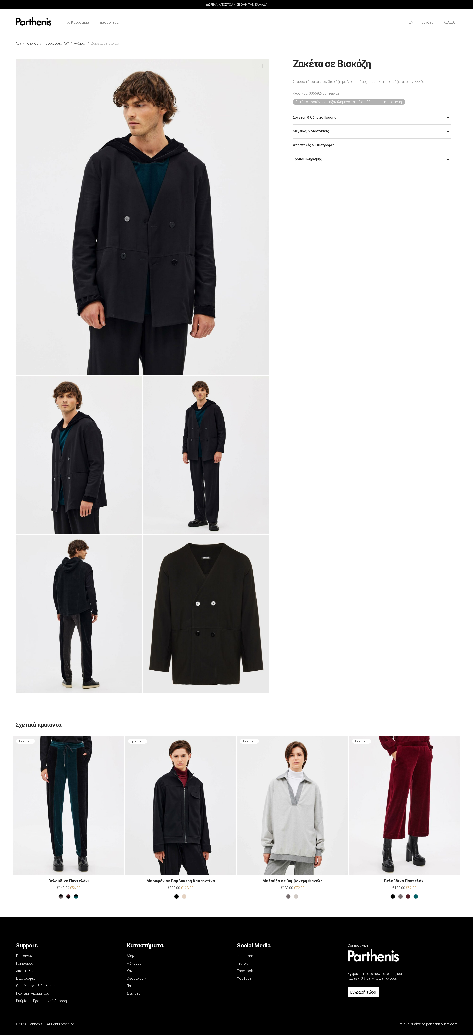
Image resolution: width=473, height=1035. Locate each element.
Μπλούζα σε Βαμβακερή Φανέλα (292, 881)
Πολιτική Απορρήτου (32, 993)
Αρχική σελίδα (27, 43)
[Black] (176, 896)
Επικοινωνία (25, 956)
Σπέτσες (134, 993)
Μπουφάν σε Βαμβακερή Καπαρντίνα (180, 881)
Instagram (245, 956)
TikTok (242, 963)
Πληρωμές (24, 963)
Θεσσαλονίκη (137, 978)
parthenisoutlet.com (441, 1024)
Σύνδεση (428, 22)
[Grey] (288, 896)
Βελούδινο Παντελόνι (68, 881)
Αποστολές (25, 971)
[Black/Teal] (76, 896)
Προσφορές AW (56, 43)
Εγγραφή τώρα (363, 992)
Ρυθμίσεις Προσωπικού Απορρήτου (44, 1001)
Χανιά (131, 971)
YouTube (244, 978)
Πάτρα (131, 986)
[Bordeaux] (408, 896)
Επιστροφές (26, 978)
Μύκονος (134, 963)
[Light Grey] (296, 896)
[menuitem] (411, 22)
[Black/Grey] (61, 896)
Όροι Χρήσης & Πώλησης (36, 986)
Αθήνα (131, 956)
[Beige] (184, 896)
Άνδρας (80, 43)
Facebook (245, 971)
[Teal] (416, 896)
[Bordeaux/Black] (68, 896)
